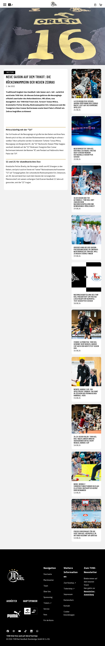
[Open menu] (4, 4)
